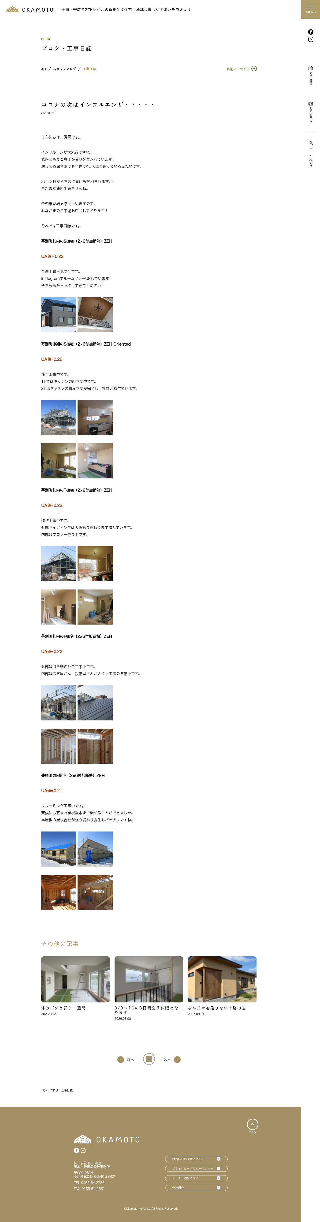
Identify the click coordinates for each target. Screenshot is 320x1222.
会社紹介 (178, 1187)
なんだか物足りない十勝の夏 (217, 1008)
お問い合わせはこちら (187, 1159)
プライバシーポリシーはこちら (193, 1168)
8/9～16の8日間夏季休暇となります (147, 1010)
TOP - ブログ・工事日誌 (57, 1090)
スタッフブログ (64, 69)
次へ (167, 1059)
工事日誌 (89, 69)
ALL (44, 69)
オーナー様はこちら (185, 1178)
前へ (130, 1059)
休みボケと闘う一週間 (63, 1008)
